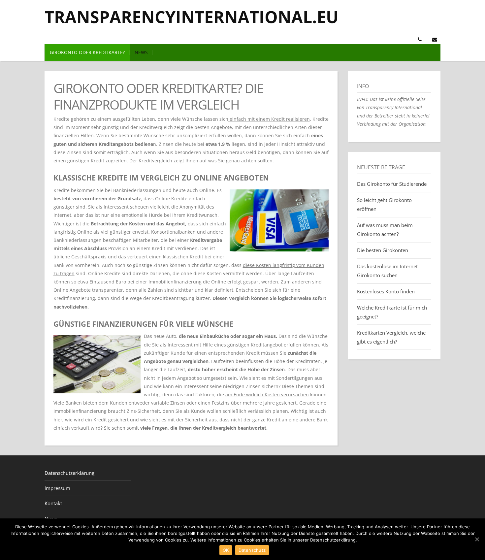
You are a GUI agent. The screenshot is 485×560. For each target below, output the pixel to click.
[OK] (476, 539)
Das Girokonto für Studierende (392, 184)
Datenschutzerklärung (69, 473)
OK (226, 550)
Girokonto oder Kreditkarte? (87, 52)
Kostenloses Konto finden (386, 291)
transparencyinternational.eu (192, 17)
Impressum (57, 488)
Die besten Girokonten (382, 250)
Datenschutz (252, 550)
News (141, 52)
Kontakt (53, 503)
